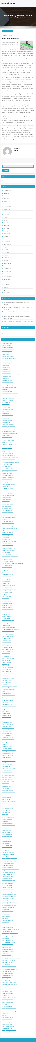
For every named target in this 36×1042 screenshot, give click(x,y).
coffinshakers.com (6, 693)
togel (5, 333)
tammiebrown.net (6, 717)
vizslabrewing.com (6, 506)
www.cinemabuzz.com (7, 920)
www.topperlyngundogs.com (9, 861)
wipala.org (4, 594)
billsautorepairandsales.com (9, 966)
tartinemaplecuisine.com (8, 708)
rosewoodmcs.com (7, 924)
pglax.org (4, 744)
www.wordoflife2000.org (8, 493)
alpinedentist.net (6, 418)
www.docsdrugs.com (7, 887)
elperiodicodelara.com (7, 347)
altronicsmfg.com (6, 371)
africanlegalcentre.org (7, 667)
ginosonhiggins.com (7, 733)
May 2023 (6, 255)
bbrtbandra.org (6, 404)
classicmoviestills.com (7, 612)
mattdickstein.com (6, 841)
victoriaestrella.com (7, 773)
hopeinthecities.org (7, 603)
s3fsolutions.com (6, 466)
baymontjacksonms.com (8, 740)
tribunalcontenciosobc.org (8, 636)
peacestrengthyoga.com (8, 867)
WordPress (14, 1040)
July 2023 (6, 249)
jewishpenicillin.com (7, 559)
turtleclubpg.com (6, 770)
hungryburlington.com (7, 704)
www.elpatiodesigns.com (8, 949)
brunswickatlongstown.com (9, 706)
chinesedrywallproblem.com (9, 751)
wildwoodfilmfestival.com (8, 431)
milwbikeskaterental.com (8, 739)
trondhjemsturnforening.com (9, 960)
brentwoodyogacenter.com (8, 903)
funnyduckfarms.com (7, 993)
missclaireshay (8, 3)
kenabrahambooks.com (8, 656)
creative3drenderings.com (8, 832)
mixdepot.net (5, 922)
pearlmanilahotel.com (7, 409)
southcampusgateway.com (8, 426)
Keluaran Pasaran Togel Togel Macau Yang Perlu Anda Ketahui (18, 321)
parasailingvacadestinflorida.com (10, 984)
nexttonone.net (6, 848)
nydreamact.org (6, 396)
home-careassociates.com (8, 585)
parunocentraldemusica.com (9, 956)
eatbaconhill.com (6, 373)
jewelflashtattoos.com (7, 400)
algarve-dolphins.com (7, 729)
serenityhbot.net (6, 850)
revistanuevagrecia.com (8, 678)
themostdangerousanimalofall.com (10, 629)
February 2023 (7, 263)
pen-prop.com (5, 856)
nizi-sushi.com (6, 711)
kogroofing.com (6, 416)
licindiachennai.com (7, 351)
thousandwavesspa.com (8, 775)
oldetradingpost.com (7, 448)
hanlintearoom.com (7, 991)
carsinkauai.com (6, 980)
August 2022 (7, 279)
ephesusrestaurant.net (7, 944)
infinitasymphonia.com (7, 665)
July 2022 (6, 282)
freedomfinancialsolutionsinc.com (10, 869)
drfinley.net (5, 1000)
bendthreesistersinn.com (8, 753)
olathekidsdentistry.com (8, 523)
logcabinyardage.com (7, 836)
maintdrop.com (6, 411)
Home (11, 17)
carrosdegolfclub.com (7, 460)
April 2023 (6, 257)
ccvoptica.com (5, 909)
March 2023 (7, 260)
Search (6, 170)
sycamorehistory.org (7, 925)
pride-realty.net (6, 986)
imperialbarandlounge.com (8, 484)
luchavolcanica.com (7, 764)
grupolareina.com (6, 442)
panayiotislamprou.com (8, 424)
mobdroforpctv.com (7, 607)
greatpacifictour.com (7, 772)
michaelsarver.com (6, 543)
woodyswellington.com (7, 945)
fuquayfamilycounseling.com (9, 1008)
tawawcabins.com (6, 497)
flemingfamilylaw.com (7, 1002)
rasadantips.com (6, 367)
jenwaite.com (5, 995)
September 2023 (8, 244)
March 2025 (7, 196)
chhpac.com (5, 1015)
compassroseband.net (7, 808)
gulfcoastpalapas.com (7, 823)
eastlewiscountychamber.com (9, 634)
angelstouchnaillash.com (8, 532)
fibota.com (5, 953)
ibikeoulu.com (5, 691)
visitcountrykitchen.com (8, 728)
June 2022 (6, 284)
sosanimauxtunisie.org (7, 415)
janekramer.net (6, 709)
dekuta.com (5, 918)
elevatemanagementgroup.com (9, 997)
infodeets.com (5, 354)
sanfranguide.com (6, 621)
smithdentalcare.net (7, 1028)
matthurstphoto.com (7, 975)
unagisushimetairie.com (8, 398)
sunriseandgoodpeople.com (9, 750)
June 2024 (6, 220)
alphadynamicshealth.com (8, 988)
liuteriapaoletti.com (7, 748)
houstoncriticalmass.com (8, 627)
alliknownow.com (6, 632)
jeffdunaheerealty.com (7, 865)
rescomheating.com (7, 1022)
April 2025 (6, 193)
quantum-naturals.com (8, 967)
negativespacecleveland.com (9, 746)
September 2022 (8, 276)
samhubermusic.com (7, 1031)
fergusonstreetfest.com (8, 971)
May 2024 (6, 222)
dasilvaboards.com (6, 640)
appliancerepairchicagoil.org (9, 387)
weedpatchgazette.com (7, 512)
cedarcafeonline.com (7, 360)
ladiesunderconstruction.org (9, 449)
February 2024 (7, 231)
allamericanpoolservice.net (8, 557)
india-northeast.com (7, 473)
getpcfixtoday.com (6, 402)
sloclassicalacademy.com (8, 638)
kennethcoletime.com (7, 702)
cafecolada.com (6, 614)
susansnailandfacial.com (8, 854)
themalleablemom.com (7, 700)
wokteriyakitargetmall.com (8, 548)
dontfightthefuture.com (8, 477)
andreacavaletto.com (7, 587)
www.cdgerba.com (6, 955)
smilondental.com (6, 535)
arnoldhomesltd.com (7, 479)
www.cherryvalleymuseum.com (9, 444)
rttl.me (4, 1021)
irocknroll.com (5, 492)
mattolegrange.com (7, 722)
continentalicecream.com (8, 649)
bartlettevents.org (6, 438)
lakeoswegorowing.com (7, 1006)
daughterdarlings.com (7, 352)
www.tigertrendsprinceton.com (9, 858)
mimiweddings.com (7, 1024)
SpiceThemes (31, 1040)
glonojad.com (5, 676)
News (10, 35)
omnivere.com (5, 365)
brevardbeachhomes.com (8, 468)
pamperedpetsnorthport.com (9, 517)
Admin (5, 35)
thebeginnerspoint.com (8, 618)
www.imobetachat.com (7, 839)
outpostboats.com (6, 599)
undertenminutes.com (7, 363)
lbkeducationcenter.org (7, 574)
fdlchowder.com (6, 891)
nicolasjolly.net (5, 664)
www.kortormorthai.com (8, 874)
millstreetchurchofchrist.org (9, 982)
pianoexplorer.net (6, 934)
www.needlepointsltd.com (8, 892)
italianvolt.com (6, 502)
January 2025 (7, 201)
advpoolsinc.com (6, 788)
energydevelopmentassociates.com (10, 462)
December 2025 (7, 190)
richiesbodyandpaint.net (8, 349)
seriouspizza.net (6, 806)
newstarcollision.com (7, 537)
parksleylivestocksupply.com (9, 589)
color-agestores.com (7, 592)
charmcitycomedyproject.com (9, 686)
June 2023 (6, 252)
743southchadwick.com (8, 471)
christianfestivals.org (7, 726)
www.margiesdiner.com (7, 889)
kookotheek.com (6, 422)
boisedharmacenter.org (7, 590)
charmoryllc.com (6, 623)
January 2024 (7, 233)
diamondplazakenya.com (8, 962)
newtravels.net (5, 378)
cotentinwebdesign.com (8, 446)
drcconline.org (5, 783)
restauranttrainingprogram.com (10, 556)
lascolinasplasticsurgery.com (9, 896)
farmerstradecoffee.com (8, 834)
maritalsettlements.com (8, 737)
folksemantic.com (6, 499)
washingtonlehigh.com (7, 911)
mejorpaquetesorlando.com (9, 526)
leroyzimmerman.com (7, 999)
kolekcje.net (5, 570)
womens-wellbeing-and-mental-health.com (12, 563)
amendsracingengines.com (8, 872)
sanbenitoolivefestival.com (8, 611)
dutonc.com (5, 718)
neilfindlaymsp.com (7, 779)
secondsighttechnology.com (9, 541)
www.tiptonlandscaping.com (9, 905)
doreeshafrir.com (6, 684)
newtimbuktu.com (6, 369)
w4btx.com (5, 530)
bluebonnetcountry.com (8, 405)
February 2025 (7, 198)
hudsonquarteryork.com (8, 951)
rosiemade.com (6, 519)
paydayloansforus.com (7, 380)
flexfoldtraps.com (6, 870)
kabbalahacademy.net (7, 534)
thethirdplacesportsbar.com (9, 942)
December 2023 (7, 236)
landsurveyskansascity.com (8, 880)
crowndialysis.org (6, 554)
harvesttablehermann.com (8, 459)
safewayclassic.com (7, 384)
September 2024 (8, 212)
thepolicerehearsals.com (8, 631)
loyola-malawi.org (6, 596)
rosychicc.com (5, 598)
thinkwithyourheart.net (8, 488)
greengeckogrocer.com (7, 545)
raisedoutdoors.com (7, 486)
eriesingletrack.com (7, 515)
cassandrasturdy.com (7, 609)
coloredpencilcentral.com (8, 481)
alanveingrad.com (6, 731)
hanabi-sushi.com (6, 914)
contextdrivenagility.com (8, 689)
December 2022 (7, 268)
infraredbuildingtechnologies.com (10, 457)
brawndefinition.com (7, 647)
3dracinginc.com (6, 625)
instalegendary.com (7, 391)
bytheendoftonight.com (8, 601)
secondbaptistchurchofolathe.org (10, 1011)
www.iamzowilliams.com (8, 931)
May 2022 (6, 287)
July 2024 (6, 217)
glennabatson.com (6, 642)
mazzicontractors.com (7, 940)
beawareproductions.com (8, 687)
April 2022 (6, 290)
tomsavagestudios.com (8, 561)
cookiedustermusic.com (8, 759)
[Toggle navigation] (33, 3)
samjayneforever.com (7, 973)
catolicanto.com (6, 572)
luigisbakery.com (6, 912)
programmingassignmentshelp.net (10, 374)
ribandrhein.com (6, 568)
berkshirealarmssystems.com (9, 504)
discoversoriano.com (7, 616)
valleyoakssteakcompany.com (9, 794)
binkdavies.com (6, 653)
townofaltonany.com (7, 742)
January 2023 (7, 265)
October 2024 (7, 209)
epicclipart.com (6, 407)
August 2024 (7, 214)
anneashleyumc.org (7, 878)
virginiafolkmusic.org (7, 565)
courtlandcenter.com (7, 777)
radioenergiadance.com (7, 420)
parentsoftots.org (6, 830)
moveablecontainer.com (8, 440)
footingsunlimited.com (7, 883)
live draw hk (5, 180)
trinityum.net (5, 938)
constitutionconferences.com (9, 801)
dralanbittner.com (6, 508)
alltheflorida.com (6, 977)
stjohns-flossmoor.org (7, 755)
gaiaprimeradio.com (7, 715)
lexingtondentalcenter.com (8, 550)
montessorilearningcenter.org (9, 969)
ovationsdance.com (7, 567)
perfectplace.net (6, 578)
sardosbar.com (6, 501)
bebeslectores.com (6, 451)
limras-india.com (6, 345)
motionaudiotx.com (7, 1019)
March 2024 (7, 228)
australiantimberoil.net (7, 453)
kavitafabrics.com (6, 762)
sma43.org (5, 900)
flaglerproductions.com (8, 645)
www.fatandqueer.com (7, 876)
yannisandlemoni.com (7, 510)
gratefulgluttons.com (7, 605)
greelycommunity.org (7, 671)
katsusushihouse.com (7, 669)
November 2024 (7, 206)
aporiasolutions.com (7, 819)
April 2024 (6, 225)
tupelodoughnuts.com (7, 521)
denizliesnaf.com (6, 799)
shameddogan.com (6, 828)
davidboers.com (6, 838)
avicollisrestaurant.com (8, 781)
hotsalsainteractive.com (8, 356)
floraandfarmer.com (7, 464)
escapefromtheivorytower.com (9, 470)
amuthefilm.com (6, 660)
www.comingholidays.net (8, 620)
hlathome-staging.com (7, 546)
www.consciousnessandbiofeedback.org (11, 929)
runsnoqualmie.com (7, 885)
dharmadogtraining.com (8, 1017)
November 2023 (7, 239)
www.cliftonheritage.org (8, 898)
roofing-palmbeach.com (8, 475)
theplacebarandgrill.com (8, 784)
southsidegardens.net (7, 936)
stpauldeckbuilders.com (8, 881)
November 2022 (7, 271)
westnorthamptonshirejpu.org (9, 433)
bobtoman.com (6, 413)
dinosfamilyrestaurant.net (8, 455)
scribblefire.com (6, 581)
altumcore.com (6, 810)
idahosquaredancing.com (8, 495)
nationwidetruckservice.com (9, 768)
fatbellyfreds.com (6, 947)
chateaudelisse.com (7, 427)
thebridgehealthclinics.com (8, 825)
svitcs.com (5, 805)
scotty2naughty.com (7, 682)
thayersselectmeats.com (8, 817)
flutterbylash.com (6, 989)
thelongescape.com (7, 720)
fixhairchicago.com (6, 797)
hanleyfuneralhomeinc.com (8, 524)
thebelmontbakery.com (7, 382)
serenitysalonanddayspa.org (9, 358)
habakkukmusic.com (7, 847)
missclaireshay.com (7, 343)
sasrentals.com (6, 539)
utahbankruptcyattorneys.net (9, 490)
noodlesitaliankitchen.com (8, 395)
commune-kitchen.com (8, 658)
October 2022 (7, 274)
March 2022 (7, 292)
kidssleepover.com (6, 376)
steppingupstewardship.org (8, 907)
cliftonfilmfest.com (6, 482)
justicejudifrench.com (7, 697)
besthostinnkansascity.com (8, 1026)
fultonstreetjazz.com (7, 437)
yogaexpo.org (5, 583)
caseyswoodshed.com (7, 795)
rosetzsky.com (5, 675)
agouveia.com (5, 1010)
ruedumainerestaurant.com (9, 673)
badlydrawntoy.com (7, 843)
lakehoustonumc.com (7, 845)
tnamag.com (5, 814)
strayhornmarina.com (7, 643)
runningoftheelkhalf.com (8, 863)
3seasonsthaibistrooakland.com (10, 579)
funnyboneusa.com (7, 757)
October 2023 (7, 241)
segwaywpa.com (6, 821)
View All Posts (18, 154)
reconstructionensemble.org (9, 761)
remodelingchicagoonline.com (9, 902)
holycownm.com (6, 766)
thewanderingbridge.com (8, 698)
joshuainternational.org (8, 852)
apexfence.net (5, 1033)
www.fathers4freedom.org (8, 859)
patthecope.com (6, 803)
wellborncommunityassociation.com (11, 429)
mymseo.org (5, 1013)
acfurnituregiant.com (7, 362)
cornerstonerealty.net (7, 927)
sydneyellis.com (6, 552)
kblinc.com (5, 513)
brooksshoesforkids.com (8, 815)
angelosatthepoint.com (7, 790)
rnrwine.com (5, 1004)
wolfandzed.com (6, 916)
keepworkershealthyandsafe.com (10, 393)
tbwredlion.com (6, 964)
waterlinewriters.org (7, 826)
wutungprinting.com (7, 735)
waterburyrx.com (6, 786)
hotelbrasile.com (6, 435)
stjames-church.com (7, 680)
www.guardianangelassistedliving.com (11, 958)
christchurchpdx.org (7, 654)
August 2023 (7, 247)
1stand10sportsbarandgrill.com (9, 528)
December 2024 (7, 204)
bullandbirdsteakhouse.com (9, 894)
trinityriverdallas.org (7, 576)
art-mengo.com (6, 713)
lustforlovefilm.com (7, 662)
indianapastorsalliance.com (8, 792)
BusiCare (24, 1040)
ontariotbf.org (5, 389)
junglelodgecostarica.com (8, 724)
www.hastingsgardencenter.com (10, 933)
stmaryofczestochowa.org (8, 695)
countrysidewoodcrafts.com (9, 385)
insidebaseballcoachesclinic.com (10, 978)
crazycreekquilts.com (7, 651)
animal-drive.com (6, 812)
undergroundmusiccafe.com (9, 1030)
